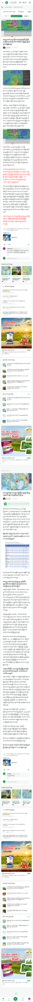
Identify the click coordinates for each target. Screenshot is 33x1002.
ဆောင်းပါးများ (8, 7)
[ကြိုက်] (4, 769)
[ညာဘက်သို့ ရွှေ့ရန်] (29, 16)
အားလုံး (28, 394)
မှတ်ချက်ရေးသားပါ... (12, 258)
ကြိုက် (8, 255)
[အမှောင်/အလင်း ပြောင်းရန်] (19, 2)
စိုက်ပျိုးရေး (21, 11)
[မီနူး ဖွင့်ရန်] (2, 2)
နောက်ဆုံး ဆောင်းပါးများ (9, 11)
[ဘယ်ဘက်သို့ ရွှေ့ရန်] (3, 16)
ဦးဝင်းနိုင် (8, 48)
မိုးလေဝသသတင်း (18, 7)
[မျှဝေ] (28, 244)
